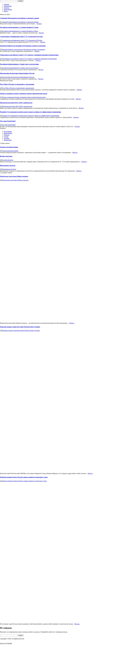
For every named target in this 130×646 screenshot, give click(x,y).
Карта (6, 11)
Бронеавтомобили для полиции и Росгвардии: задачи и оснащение (23, 46)
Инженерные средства (7, 165)
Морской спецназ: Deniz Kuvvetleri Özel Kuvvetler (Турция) (20, 327)
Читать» (39, 23)
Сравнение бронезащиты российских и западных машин (19, 18)
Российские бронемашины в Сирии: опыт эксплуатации (19, 64)
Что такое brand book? (8, 121)
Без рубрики (8, 131)
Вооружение (8, 9)
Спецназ (6, 135)
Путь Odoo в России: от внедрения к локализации (17, 84)
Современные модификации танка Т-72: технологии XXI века (21, 36)
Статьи (6, 136)
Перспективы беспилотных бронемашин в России (17, 73)
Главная (6, 4)
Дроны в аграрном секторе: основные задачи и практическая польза (23, 93)
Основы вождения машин (9, 147)
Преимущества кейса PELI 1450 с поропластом (16, 102)
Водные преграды (6, 156)
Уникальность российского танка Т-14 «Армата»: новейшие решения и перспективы (29, 55)
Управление (8, 6)
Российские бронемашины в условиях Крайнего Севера (19, 27)
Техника (6, 8)
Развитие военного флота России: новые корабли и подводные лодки (23, 477)
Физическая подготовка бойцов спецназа (14, 176)
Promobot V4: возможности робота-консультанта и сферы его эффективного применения (30, 112)
